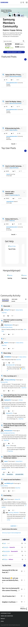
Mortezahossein (8, 430)
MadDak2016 (7, 400)
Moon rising (7, 353)
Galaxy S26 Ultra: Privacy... (13, 75)
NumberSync (10, 474)
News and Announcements (15, 76)
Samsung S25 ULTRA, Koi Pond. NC (10, 571)
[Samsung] (4, 2)
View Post (4, 312)
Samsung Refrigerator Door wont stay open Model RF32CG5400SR (15, 396)
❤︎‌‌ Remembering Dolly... (12, 128)
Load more (13, 526)
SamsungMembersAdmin (11, 82)
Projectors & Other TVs (15, 195)
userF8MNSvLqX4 (8, 483)
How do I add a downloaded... (9, 192)
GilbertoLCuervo (8, 325)
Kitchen (21, 400)
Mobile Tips (12, 220)
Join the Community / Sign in (14, 52)
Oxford (8, 445)
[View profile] (2, 309)
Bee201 (6, 342)
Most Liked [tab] (14, 299)
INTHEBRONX (7, 357)
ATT (3, 474)
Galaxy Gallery (19, 310)
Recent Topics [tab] (5, 299)
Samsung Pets (4, 382)
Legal (2, 621)
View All (13, 144)
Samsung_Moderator (13, 512)
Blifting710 (7, 310)
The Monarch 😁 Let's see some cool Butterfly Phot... (10, 579)
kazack (6, 461)
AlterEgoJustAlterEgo (9, 379)
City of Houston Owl (8, 596)
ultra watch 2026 (19, 474)
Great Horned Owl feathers (12, 479)
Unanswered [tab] (5, 301)
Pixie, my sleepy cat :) (10, 376)
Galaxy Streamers (13, 130)
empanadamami (10, 201)
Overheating (7, 495)
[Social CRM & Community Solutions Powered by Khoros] (23, 608)
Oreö (5, 499)
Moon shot (6, 306)
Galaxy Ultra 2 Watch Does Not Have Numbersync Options (14, 457)
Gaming (10, 278)
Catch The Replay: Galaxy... (13, 101)
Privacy (3, 618)
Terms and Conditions (7, 616)
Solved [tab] (13, 301)
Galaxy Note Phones (14, 167)
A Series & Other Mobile (6, 327)
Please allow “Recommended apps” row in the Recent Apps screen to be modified (14, 425)
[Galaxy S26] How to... (12, 219)
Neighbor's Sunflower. (9, 602)
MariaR (8, 174)
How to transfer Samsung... (13, 166)
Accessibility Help (6, 613)
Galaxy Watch (19, 461)
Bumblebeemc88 (10, 365)
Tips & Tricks (11, 249)
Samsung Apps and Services (8, 433)
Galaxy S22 (17, 499)
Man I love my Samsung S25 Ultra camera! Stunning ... (10, 589)
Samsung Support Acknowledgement (11, 532)
